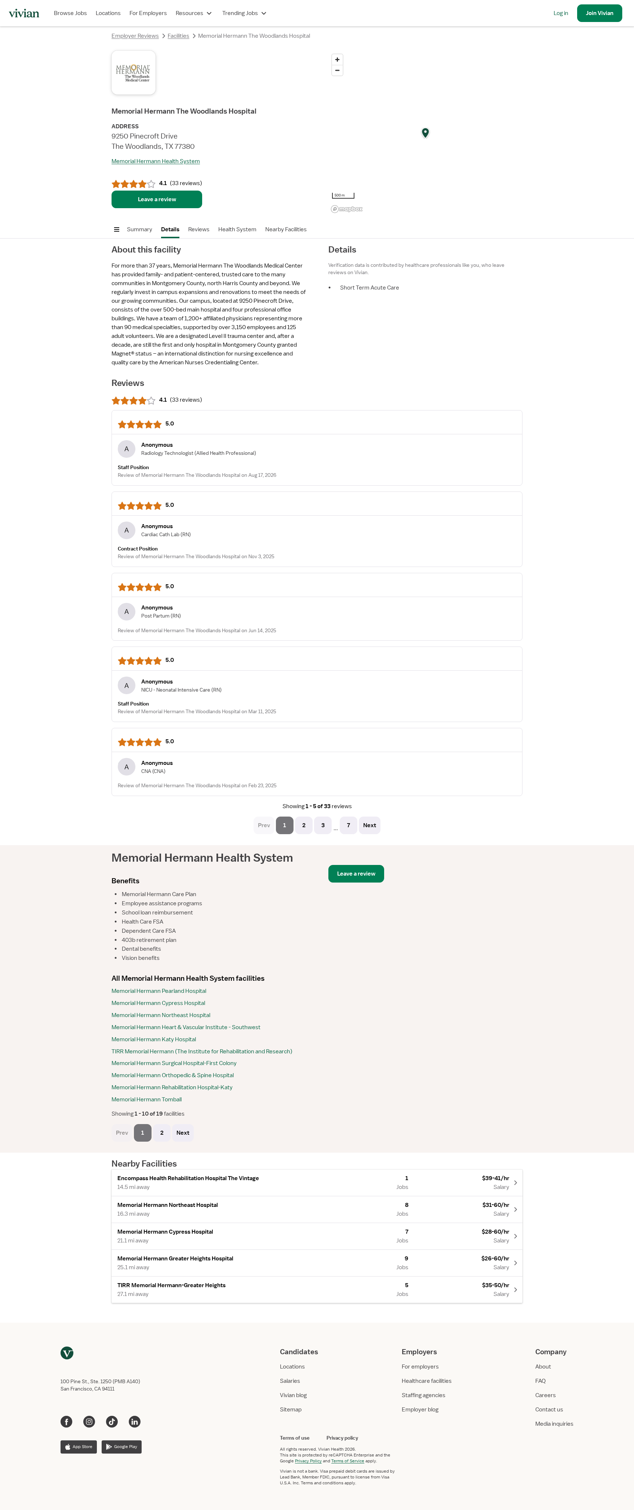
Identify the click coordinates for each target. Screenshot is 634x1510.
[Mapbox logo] (347, 209)
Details (170, 229)
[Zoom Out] (337, 70)
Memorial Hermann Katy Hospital (154, 1039)
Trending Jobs (240, 13)
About (543, 1366)
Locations (108, 13)
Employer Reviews (135, 36)
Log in (561, 13)
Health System (237, 229)
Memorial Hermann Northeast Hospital (161, 1015)
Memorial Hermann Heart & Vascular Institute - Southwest (186, 1027)
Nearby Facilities (286, 229)
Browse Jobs (70, 13)
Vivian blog (293, 1395)
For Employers (148, 13)
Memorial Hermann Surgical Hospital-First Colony (174, 1063)
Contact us (549, 1409)
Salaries (290, 1381)
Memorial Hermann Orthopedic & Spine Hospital (173, 1075)
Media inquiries (554, 1424)
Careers (545, 1395)
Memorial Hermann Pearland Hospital (159, 991)
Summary (139, 229)
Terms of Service (347, 1461)
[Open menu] (116, 229)
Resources (189, 13)
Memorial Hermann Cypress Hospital (158, 1003)
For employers (420, 1366)
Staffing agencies (423, 1395)
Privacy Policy (308, 1461)
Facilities (178, 36)
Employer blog (420, 1409)
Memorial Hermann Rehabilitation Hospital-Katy (172, 1087)
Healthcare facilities (427, 1381)
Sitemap (291, 1409)
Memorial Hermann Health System (156, 161)
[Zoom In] (337, 59)
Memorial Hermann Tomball (147, 1099)
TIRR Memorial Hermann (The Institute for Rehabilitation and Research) (202, 1051)
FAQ (540, 1381)
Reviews (198, 229)
